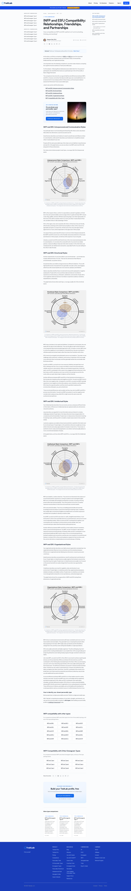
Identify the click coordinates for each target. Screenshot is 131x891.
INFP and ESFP (50, 738)
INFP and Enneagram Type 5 (30, 25)
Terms (105, 885)
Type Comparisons (51, 13)
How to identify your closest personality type (99, 27)
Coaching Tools (70, 863)
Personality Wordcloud (58, 868)
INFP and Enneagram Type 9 (30, 16)
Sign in (119, 3)
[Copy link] (59, 44)
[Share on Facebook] (47, 44)
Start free (76, 51)
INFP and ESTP (79, 738)
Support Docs (70, 876)
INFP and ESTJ (64, 738)
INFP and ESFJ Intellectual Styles (54, 93)
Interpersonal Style (57, 871)
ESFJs (70, 56)
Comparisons (55, 857)
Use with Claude (71, 855)
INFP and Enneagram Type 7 (30, 20)
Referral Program (99, 860)
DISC (82, 852)
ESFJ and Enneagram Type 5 (30, 41)
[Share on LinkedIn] (52, 44)
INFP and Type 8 (65, 768)
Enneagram (83, 855)
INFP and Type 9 (79, 768)
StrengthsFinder (85, 860)
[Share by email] (57, 44)
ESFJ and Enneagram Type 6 (30, 38)
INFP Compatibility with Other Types (55, 98)
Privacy (101, 885)
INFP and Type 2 (65, 760)
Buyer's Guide (84, 866)
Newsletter (69, 868)
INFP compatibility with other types (98, 30)
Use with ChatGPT (71, 857)
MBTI (82, 857)
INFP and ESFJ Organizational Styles (55, 95)
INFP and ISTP (50, 731)
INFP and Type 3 (79, 760)
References (69, 878)
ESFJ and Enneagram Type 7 (30, 36)
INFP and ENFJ (64, 731)
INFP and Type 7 (50, 768)
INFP (57, 13)
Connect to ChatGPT (73, 7)
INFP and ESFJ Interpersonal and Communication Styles (60, 88)
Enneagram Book (71, 866)
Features (111, 3)
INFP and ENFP (79, 731)
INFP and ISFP (65, 727)
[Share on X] (44, 44)
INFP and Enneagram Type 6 (30, 23)
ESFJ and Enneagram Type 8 (30, 34)
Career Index (70, 860)
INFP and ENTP (64, 734)
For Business (103, 3)
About (90, 3)
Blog (68, 849)
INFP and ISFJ (50, 727)
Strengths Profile (56, 874)
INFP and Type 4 (50, 764)
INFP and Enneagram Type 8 (30, 18)
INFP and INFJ (50, 723)
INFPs (64, 56)
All (81, 849)
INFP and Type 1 (50, 760)
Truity (82, 863)
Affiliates (97, 852)
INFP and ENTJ (50, 734)
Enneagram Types (56, 866)
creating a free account (54, 702)
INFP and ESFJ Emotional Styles (54, 90)
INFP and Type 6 (79, 764)
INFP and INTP (79, 723)
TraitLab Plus (55, 849)
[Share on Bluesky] (49, 44)
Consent (95, 885)
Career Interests (56, 877)
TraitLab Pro (55, 852)
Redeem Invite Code (100, 857)
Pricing (96, 3)
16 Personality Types (57, 863)
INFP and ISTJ (79, 727)
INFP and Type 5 (65, 764)
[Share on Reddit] (54, 44)
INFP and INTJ (64, 723)
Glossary (69, 852)
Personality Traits (56, 860)
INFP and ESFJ (79, 734)
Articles (44, 13)
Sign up (126, 3)
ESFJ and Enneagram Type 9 (30, 31)
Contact (97, 855)
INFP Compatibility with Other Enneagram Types (98, 34)
